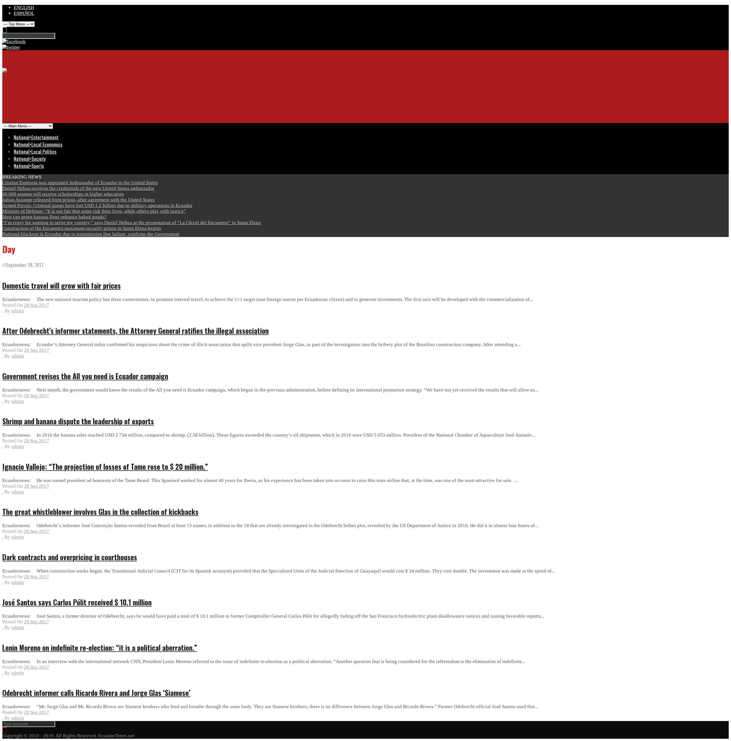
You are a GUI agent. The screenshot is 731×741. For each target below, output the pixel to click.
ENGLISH (24, 7)
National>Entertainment (36, 137)
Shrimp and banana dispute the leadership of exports (78, 421)
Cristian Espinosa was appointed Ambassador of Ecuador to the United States (80, 182)
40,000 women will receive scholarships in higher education (63, 194)
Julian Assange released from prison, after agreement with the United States (78, 199)
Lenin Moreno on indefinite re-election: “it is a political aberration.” (99, 647)
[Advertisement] (106, 109)
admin (17, 311)
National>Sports (29, 165)
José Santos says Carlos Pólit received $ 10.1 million (77, 602)
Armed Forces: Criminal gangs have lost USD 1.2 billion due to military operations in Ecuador (97, 205)
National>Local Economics (38, 144)
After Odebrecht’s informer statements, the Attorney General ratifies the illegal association (135, 330)
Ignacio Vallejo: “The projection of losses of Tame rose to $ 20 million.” (105, 466)
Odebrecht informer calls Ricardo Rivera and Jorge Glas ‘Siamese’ (96, 692)
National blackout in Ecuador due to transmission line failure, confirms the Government (91, 234)
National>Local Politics (35, 151)
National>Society (30, 158)
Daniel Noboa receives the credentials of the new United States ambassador (78, 188)
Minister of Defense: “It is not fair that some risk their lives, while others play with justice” (94, 211)
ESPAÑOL (24, 13)
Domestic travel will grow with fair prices (61, 285)
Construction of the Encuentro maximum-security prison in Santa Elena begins (81, 228)
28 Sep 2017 (36, 305)
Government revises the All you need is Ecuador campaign (85, 376)
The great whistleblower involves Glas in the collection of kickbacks (100, 511)
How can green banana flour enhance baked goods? (54, 217)
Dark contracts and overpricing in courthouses (69, 557)
